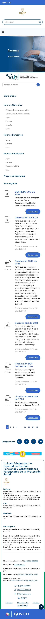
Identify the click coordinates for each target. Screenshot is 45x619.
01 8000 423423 (19, 565)
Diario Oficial (9, 96)
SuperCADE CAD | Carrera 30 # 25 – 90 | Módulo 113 (20, 495)
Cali (5, 503)
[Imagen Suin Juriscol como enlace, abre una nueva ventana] (21, 77)
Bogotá (6, 489)
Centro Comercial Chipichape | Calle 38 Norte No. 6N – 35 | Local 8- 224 (22, 507)
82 (25, 427)
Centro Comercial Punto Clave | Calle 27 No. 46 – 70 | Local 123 (22, 517)
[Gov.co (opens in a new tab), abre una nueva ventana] (22, 614)
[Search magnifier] (40, 22)
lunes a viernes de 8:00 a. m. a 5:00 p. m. (21, 570)
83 (29, 427)
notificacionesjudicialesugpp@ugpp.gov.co (24, 581)
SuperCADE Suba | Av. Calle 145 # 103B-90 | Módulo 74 (21, 497)
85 (37, 427)
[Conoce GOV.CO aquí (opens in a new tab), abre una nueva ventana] (8, 2)
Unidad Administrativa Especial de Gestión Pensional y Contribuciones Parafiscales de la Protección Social (22, 469)
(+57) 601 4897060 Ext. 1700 (28, 575)
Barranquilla (9, 526)
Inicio (10, 56)
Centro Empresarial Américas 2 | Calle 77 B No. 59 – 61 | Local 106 (21, 530)
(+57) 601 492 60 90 (31, 561)
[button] (2, 32)
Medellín (7, 513)
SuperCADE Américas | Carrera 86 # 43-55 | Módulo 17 (21, 499)
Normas (13, 50)
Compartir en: (8, 442)
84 (33, 427)
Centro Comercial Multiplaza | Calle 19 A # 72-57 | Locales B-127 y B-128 (22, 493)
